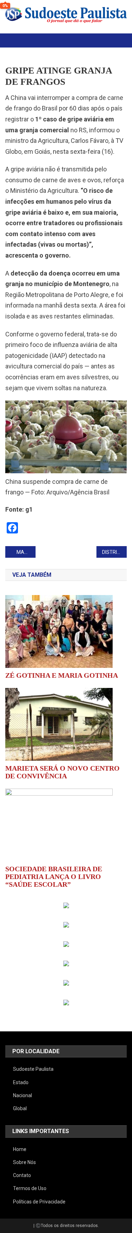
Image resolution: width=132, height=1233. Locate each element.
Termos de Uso (29, 1188)
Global (20, 1108)
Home (19, 1149)
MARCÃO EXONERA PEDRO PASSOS (26, 552)
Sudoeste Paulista (33, 1069)
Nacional (22, 1095)
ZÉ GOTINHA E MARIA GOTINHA (61, 675)
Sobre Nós (24, 1162)
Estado (21, 1082)
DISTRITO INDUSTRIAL (114, 552)
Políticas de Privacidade (39, 1201)
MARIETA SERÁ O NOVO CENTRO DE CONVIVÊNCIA (62, 772)
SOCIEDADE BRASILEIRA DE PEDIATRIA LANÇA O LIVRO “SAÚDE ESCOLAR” (53, 876)
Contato (22, 1175)
